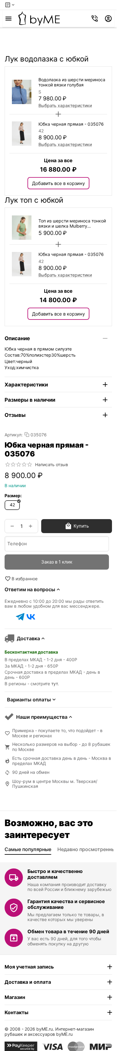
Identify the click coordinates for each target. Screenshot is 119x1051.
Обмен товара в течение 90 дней (68, 931)
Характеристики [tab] (26, 385)
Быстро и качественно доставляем (55, 874)
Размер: (13, 495)
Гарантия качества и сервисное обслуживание (66, 904)
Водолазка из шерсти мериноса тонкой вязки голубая (71, 82)
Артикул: (14, 434)
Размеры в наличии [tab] (30, 400)
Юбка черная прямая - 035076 (71, 124)
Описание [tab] (17, 338)
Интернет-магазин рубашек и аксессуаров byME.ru (49, 1031)
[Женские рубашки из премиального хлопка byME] (39, 18)
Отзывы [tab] (15, 415)
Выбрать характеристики (65, 105)
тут (54, 683)
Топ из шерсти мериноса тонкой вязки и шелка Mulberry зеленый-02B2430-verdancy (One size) (72, 223)
